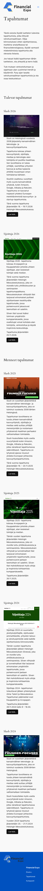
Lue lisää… (12, 214)
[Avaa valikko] (38, 7)
